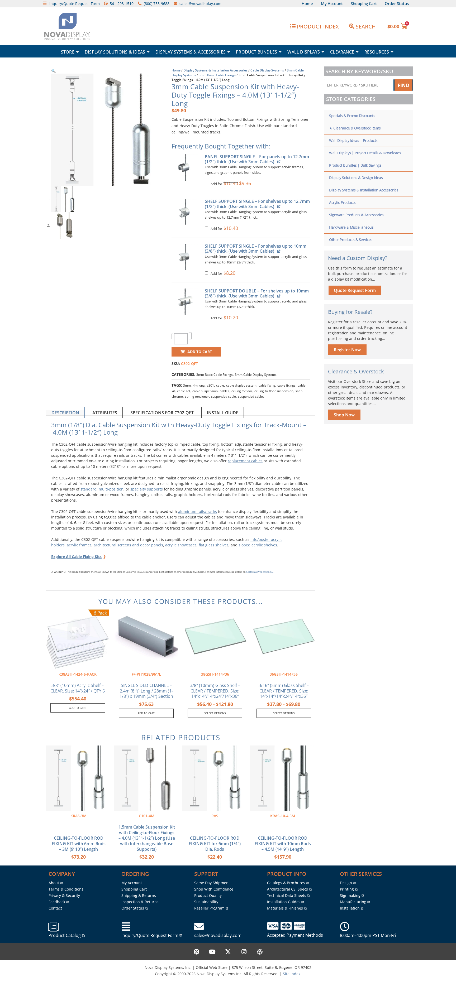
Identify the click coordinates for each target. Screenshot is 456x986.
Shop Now (344, 415)
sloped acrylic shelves (258, 544)
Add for (230, 184)
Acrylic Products (342, 202)
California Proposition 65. (259, 572)
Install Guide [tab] (222, 413)
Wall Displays (303, 52)
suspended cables (251, 396)
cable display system (241, 385)
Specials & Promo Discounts (352, 115)
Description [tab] (65, 413)
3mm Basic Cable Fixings (217, 75)
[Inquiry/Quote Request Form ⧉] (126, 926)
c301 (210, 385)
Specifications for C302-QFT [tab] (162, 413)
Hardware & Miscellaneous (351, 227)
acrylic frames (79, 544)
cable (220, 385)
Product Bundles (256, 52)
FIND (403, 85)
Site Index (291, 973)
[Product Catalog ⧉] (53, 926)
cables (224, 391)
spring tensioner (197, 396)
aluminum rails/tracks (197, 511)
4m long (199, 385)
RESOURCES (376, 52)
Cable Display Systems (267, 70)
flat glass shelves (214, 544)
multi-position (111, 489)
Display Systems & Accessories (190, 52)
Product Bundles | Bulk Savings (355, 165)
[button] (53, 70)
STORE (67, 52)
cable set (183, 391)
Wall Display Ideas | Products (353, 140)
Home (176, 70)
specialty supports (146, 489)
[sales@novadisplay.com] (199, 926)
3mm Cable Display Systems (256, 374)
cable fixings (286, 385)
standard (88, 489)
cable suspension (205, 391)
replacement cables (245, 460)
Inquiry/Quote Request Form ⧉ (151, 935)
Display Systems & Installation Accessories (215, 70)
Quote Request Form (355, 290)
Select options (215, 713)
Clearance (342, 52)
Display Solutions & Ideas (115, 52)
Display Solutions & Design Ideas (356, 177)
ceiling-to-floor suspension (273, 391)
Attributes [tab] (104, 413)
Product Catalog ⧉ (67, 935)
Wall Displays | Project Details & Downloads (365, 152)
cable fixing (267, 385)
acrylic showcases (181, 544)
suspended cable (223, 396)
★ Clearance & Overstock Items (355, 128)
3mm (187, 385)
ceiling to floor (241, 391)
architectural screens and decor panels (128, 544)
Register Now (347, 350)
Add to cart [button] (77, 708)
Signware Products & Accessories (356, 214)
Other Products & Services (350, 239)
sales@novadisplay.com (217, 935)
